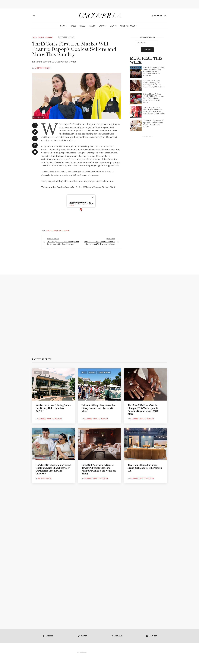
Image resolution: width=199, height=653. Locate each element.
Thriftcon (45, 187)
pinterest (153, 636)
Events (113, 26)
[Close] (92, 197)
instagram (119, 636)
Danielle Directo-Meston (50, 418)
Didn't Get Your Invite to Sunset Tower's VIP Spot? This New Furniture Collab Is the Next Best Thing (99, 469)
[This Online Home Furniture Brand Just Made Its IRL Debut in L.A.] (145, 444)
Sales (73, 26)
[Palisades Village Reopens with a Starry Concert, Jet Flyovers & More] (99, 384)
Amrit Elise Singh (42, 68)
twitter (84, 636)
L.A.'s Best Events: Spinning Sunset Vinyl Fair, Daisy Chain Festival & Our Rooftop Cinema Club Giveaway (153, 71)
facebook (49, 636)
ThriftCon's (106, 137)
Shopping (49, 37)
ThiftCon (65, 230)
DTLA (35, 37)
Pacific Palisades (104, 372)
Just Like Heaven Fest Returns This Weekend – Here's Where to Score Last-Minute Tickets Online (154, 110)
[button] (81, 210)
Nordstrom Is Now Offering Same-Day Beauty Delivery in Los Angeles (53, 408)
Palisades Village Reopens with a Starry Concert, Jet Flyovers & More (98, 408)
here (71, 181)
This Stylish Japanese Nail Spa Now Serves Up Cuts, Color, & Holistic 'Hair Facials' (153, 124)
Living (102, 26)
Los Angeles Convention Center (67, 187)
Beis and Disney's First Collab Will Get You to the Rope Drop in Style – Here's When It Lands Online (153, 98)
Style (82, 26)
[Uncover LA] (99, 15)
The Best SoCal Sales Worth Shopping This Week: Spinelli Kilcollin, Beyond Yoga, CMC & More (153, 84)
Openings (92, 372)
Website (71, 205)
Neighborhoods (127, 26)
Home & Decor (86, 432)
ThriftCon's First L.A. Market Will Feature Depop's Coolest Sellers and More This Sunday (74, 49)
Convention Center (53, 230)
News (63, 26)
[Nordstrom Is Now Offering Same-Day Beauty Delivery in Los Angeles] (53, 384)
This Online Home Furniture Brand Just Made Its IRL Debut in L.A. (145, 468)
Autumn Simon (44, 478)
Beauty (91, 26)
